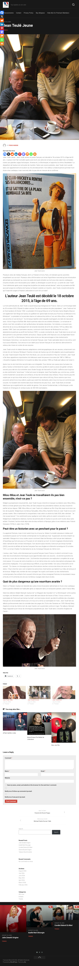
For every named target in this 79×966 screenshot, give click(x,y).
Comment (8, 758)
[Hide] (1, 47)
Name (7, 771)
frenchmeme (13, 145)
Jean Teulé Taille (8, 700)
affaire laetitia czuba (9, 733)
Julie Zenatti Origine (24, 842)
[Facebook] (4, 154)
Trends (5, 30)
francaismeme (9, 13)
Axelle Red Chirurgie (24, 845)
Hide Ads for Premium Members (58, 13)
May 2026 (22, 878)
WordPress (13, 962)
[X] (8, 154)
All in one (21, 894)
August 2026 (22, 871)
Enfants (21, 896)
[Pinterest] (19, 154)
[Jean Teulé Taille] (14, 692)
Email (43, 771)
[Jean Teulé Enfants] (39, 692)
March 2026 (22, 882)
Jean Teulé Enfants (33, 700)
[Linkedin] (16, 154)
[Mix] (27, 154)
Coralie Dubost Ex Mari (25, 847)
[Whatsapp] (31, 154)
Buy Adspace (40, 13)
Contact (18, 13)
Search (21, 829)
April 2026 (22, 880)
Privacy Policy (28, 13)
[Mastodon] (23, 154)
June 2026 (22, 875)
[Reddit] (12, 154)
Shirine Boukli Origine (25, 849)
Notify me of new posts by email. (15, 797)
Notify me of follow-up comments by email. (18, 791)
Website (7, 778)
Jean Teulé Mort (57, 700)
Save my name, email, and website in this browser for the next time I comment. (32, 785)
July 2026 (21, 873)
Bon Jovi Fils (56, 745)
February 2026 (23, 885)
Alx (25, 962)
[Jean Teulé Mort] (63, 692)
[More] (35, 154)
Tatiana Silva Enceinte (25, 852)
